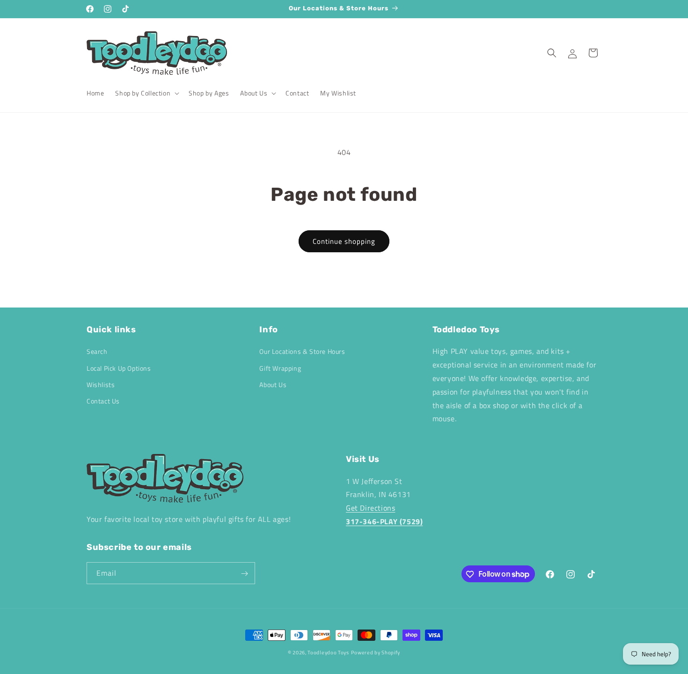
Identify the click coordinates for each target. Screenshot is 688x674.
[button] (146, 93)
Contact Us (103, 401)
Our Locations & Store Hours (302, 352)
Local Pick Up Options (119, 368)
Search (97, 352)
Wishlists (101, 384)
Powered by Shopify (376, 652)
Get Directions (370, 507)
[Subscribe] (244, 574)
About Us (272, 384)
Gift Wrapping (280, 368)
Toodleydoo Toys (328, 652)
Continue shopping (344, 241)
